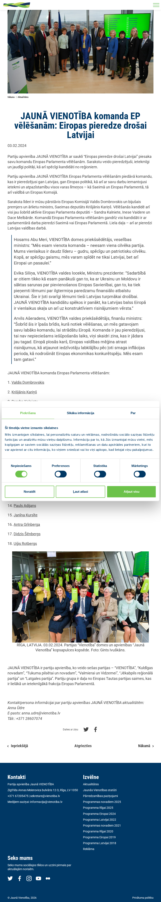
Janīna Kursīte (26, 515)
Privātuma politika (142, 897)
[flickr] (48, 878)
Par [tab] (133, 413)
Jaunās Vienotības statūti (100, 790)
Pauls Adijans (25, 505)
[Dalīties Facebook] (95, 729)
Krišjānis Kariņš (24, 392)
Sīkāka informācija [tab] (80, 413)
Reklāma (88, 849)
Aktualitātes (23, 97)
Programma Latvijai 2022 (99, 819)
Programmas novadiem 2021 (102, 825)
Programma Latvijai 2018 (99, 843)
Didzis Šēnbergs (27, 534)
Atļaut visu (131, 491)
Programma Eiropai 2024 (99, 813)
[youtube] (38, 878)
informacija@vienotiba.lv (46, 802)
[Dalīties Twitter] (86, 729)
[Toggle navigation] (156, 5)
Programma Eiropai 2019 (99, 837)
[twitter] (10, 878)
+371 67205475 (18, 796)
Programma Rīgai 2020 (98, 831)
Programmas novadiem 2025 (102, 802)
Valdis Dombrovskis (28, 382)
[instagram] (29, 878)
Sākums (11, 97)
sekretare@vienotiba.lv (45, 796)
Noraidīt (29, 491)
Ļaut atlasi (80, 491)
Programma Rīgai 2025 (98, 807)
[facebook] (19, 878)
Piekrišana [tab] (28, 413)
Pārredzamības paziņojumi (100, 796)
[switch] (61, 474)
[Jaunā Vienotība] (16, 5)
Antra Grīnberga (27, 524)
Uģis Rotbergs (25, 543)
